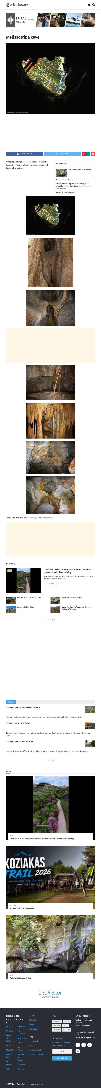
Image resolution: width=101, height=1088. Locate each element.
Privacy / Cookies (36, 1054)
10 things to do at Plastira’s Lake (18, 723)
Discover (13, 905)
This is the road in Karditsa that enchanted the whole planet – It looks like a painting (42, 839)
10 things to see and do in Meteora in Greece (23, 707)
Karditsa (21, 1069)
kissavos (67, 1021)
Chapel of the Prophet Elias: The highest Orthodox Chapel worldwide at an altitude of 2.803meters (73, 186)
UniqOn (40, 1084)
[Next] (53, 620)
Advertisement (35, 1050)
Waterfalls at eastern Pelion (79, 170)
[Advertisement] (50, 134)
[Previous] (48, 620)
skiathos (57, 1030)
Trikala (20, 1043)
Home (8, 31)
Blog (9, 570)
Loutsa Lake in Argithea (65, 180)
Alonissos (21, 1026)
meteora (57, 1025)
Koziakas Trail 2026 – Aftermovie (29, 597)
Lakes (11, 975)
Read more (50, 583)
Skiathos (9, 1026)
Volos (8, 1069)
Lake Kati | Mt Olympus (65, 193)
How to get (33, 1041)
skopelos (66, 1030)
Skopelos (10, 1050)
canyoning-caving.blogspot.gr (39, 518)
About (31, 1045)
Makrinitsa (22, 1038)
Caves (20, 31)
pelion (65, 1025)
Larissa (9, 1045)
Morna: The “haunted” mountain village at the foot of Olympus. (76, 608)
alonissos (57, 1021)
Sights (14, 31)
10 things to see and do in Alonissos (19, 741)
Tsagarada (21, 1064)
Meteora (9, 1031)
